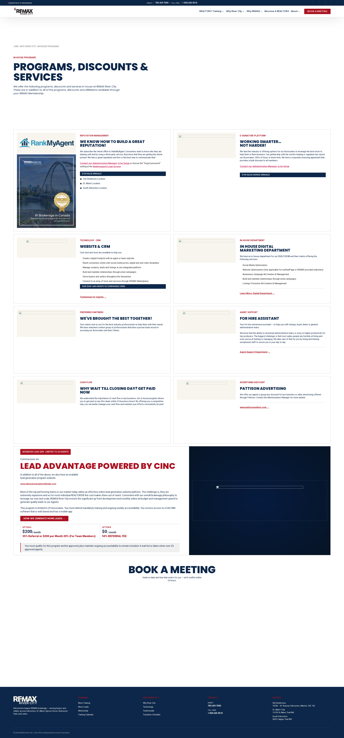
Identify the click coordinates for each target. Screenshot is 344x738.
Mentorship (83, 711)
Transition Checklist (151, 714)
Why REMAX (253, 11)
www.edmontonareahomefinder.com (38, 484)
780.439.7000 (214, 705)
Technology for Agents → (93, 297)
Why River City (234, 11)
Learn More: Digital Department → (257, 293)
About (294, 11)
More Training (84, 703)
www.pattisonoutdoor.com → (254, 407)
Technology (148, 707)
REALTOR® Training (210, 11)
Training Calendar (85, 714)
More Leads (83, 707)
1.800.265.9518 (215, 713)
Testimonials (148, 711)
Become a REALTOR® (277, 11)
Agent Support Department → (255, 352)
